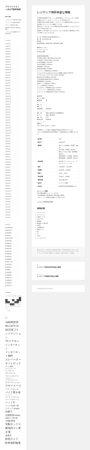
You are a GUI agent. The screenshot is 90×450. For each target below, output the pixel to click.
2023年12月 (8, 128)
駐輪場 (17, 442)
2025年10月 (8, 70)
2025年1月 (7, 93)
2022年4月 (7, 180)
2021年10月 (8, 196)
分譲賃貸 (9, 415)
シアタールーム (10, 380)
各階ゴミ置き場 (11, 418)
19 (11, 304)
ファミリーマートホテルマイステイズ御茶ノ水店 (51, 73)
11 (8, 302)
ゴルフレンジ (9, 378)
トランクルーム (12, 389)
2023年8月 (7, 138)
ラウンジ (9, 408)
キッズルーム (9, 371)
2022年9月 (7, 167)
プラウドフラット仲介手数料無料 (13, 8)
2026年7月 (7, 46)
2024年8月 (7, 107)
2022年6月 (7, 175)
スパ (16, 380)
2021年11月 (8, 194)
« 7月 (8, 310)
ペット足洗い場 (12, 405)
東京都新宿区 (8, 254)
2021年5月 (7, 209)
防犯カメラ (11, 439)
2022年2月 (7, 186)
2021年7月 (7, 204)
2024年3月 (7, 120)
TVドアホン (12, 341)
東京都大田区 (8, 248)
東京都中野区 (8, 233)
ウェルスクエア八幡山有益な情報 (13, 19)
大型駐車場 (10, 420)
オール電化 (9, 366)
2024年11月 (8, 99)
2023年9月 (7, 135)
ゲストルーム (10, 373)
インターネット (58, 251)
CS (17, 326)
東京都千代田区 (9, 238)
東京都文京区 (8, 251)
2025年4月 (7, 85)
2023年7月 (7, 141)
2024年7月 (7, 109)
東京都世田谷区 (9, 227)
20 (13, 304)
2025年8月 (7, 75)
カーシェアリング (10, 368)
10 (6, 302)
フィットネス (10, 399)
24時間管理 (11, 322)
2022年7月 (7, 172)
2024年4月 (7, 117)
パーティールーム (12, 397)
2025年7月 (7, 78)
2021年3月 (7, 215)
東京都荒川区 (8, 277)
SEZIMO (49, 250)
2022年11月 (8, 162)
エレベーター (13, 359)
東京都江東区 (8, 264)
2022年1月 (7, 188)
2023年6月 (7, 143)
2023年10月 (8, 133)
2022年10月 (8, 165)
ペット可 (10, 402)
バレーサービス (8, 394)
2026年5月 (7, 51)
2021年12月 (8, 191)
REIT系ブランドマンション (13, 333)
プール (17, 399)
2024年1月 (7, 125)
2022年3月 (7, 183)
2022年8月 (7, 170)
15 (17, 302)
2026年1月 (7, 62)
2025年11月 (8, 67)
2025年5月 (7, 83)
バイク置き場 (12, 392)
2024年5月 (7, 114)
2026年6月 (7, 49)
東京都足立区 (8, 285)
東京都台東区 (8, 240)
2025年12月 (8, 64)
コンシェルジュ (12, 375)
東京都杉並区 (8, 256)
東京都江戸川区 (9, 262)
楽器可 (8, 435)
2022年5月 (7, 178)
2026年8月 (7, 43)
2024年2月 (7, 122)
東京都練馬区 (8, 275)
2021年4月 (7, 212)
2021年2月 (7, 217)
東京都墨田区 (8, 246)
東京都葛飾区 (8, 280)
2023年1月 (7, 157)
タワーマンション (13, 382)
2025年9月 (7, 72)
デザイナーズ (13, 385)
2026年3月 (7, 56)
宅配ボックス (13, 424)
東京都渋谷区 (8, 267)
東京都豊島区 (8, 283)
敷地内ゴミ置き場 (60, 253)
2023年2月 (7, 154)
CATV (12, 326)
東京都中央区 (8, 230)
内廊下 (8, 411)
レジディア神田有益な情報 (45, 201)
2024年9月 (7, 104)
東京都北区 (8, 235)
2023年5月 (7, 146)
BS (6, 326)
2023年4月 (7, 149)
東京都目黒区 (8, 272)
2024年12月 (8, 96)
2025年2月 (7, 91)
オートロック (13, 363)
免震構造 (17, 409)
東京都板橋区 (8, 259)
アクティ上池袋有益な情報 (11, 25)
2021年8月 (7, 201)
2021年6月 (7, 207)
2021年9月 (7, 199)
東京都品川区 (8, 243)
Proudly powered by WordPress (45, 288)
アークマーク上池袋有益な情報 (12, 22)
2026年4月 (7, 54)
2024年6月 (7, 112)
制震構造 (17, 415)
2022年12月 (8, 159)
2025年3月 (7, 88)
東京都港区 (8, 269)
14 (15, 302)
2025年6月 (7, 80)
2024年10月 (8, 101)
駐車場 (9, 442)
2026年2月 (7, 59)
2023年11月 (8, 130)
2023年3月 (7, 151)
